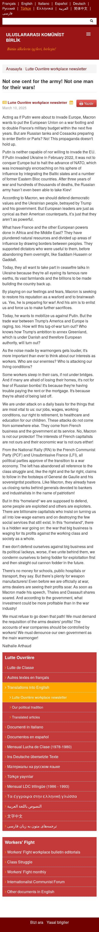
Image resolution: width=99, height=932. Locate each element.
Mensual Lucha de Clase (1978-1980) (39, 746)
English (26, 3)
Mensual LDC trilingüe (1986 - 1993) (37, 786)
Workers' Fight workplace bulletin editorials (43, 852)
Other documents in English (30, 891)
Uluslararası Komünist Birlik (35, 37)
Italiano (43, 3)
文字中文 (14, 816)
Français (9, 3)
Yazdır (88, 103)
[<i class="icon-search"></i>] (91, 21)
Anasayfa (14, 68)
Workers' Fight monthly (26, 872)
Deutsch (79, 3)
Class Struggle (19, 862)
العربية (63, 8)
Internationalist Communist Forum (35, 881)
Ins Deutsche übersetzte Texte (32, 756)
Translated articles (25, 717)
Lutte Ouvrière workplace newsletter (56, 68)
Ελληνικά (45, 8)
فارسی (7, 13)
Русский (8, 8)
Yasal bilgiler (58, 922)
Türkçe (26, 8)
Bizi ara (36, 922)
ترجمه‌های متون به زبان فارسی (31, 826)
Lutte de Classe (20, 667)
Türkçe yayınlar (19, 776)
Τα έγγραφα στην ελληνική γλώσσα (41, 796)
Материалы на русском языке (33, 766)
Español (61, 3)
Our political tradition (27, 707)
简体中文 (80, 8)
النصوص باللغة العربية (24, 806)
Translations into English (27, 687)
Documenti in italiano (24, 727)
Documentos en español (27, 737)
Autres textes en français (27, 677)
